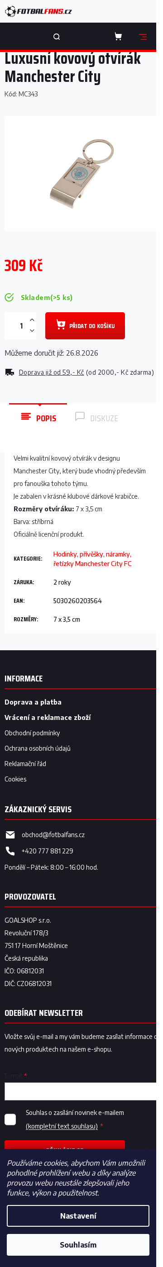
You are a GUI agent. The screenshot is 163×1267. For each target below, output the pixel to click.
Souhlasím (78, 1244)
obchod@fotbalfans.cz (53, 834)
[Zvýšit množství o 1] (31, 320)
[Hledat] (57, 36)
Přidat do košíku (92, 326)
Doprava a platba (33, 702)
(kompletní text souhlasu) (62, 1126)
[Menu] (143, 36)
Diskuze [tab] (104, 418)
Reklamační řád (25, 763)
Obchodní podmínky (32, 733)
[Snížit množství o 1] (31, 330)
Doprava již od (51, 372)
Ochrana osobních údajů (38, 748)
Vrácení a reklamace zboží (48, 717)
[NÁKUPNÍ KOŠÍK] (120, 36)
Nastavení (78, 1215)
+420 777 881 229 (47, 851)
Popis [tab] (46, 418)
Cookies (15, 779)
